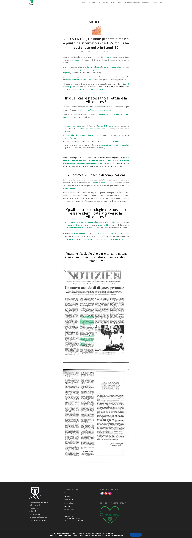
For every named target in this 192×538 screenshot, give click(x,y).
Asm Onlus (107, 52)
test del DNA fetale (105, 126)
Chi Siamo (67, 496)
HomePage (96, 52)
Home (66, 493)
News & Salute (69, 503)
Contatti (67, 506)
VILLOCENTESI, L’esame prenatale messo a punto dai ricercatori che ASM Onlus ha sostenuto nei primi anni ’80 (96, 43)
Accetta (135, 534)
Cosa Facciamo (69, 500)
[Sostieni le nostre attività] (110, 524)
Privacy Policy (69, 510)
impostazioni (118, 536)
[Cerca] (161, 2)
